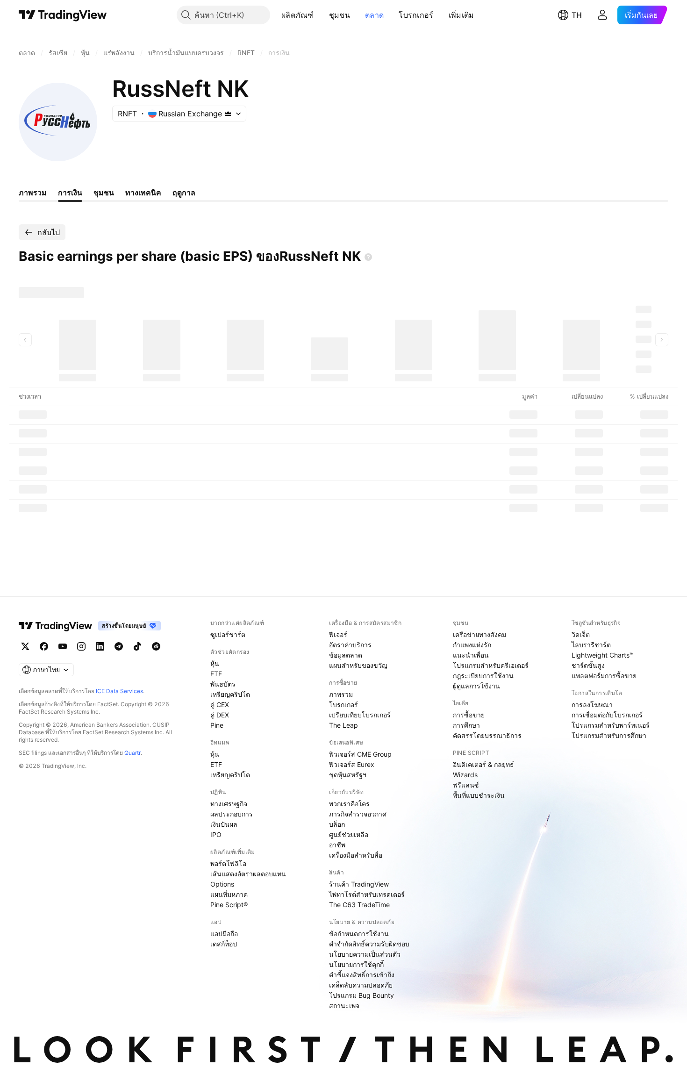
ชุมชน (339, 15)
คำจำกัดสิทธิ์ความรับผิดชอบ (369, 944)
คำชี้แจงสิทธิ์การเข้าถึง (361, 975)
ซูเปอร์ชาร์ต (227, 634)
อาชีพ (337, 845)
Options (222, 884)
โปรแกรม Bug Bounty (361, 995)
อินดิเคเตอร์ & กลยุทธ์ (483, 764)
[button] (321, 15)
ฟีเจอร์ (338, 634)
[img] (228, 113)
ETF (216, 674)
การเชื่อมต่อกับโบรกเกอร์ (607, 715)
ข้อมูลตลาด (345, 655)
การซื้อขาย (469, 715)
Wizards (465, 775)
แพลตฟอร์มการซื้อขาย (604, 676)
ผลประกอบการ (231, 814)
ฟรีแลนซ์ (466, 785)
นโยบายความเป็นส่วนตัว (365, 954)
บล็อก (337, 824)
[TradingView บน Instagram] (81, 646)
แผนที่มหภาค (229, 894)
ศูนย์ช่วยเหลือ (348, 834)
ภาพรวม (341, 694)
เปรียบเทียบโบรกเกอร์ (360, 715)
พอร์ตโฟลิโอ (228, 863)
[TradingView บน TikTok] (137, 646)
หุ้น (214, 663)
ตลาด (374, 15)
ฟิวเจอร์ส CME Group (360, 754)
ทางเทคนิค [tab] (143, 192)
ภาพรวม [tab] (33, 192)
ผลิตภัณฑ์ (297, 15)
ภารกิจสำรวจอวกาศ (357, 814)
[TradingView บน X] (25, 646)
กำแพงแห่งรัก (472, 645)
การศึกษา (466, 725)
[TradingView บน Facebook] (43, 646)
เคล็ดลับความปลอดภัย (361, 985)
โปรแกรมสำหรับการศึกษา (609, 735)
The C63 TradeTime (359, 905)
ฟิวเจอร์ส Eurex (351, 764)
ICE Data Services (119, 691)
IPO (216, 834)
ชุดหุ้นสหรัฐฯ (347, 775)
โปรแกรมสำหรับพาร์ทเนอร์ (611, 725)
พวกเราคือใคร (349, 804)
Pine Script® (229, 905)
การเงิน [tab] (70, 192)
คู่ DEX (219, 715)
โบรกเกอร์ (416, 15)
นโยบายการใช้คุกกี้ (356, 964)
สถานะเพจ (344, 1006)
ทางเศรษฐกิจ (228, 804)
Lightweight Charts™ (603, 655)
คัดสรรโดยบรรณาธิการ (487, 735)
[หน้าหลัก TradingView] (63, 14)
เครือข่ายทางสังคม (479, 634)
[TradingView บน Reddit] (156, 646)
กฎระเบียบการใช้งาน (483, 676)
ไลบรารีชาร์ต (591, 645)
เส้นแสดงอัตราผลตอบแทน (248, 874)
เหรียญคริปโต (230, 694)
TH (577, 15)
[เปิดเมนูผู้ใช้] (602, 15)
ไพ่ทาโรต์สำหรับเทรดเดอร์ (367, 894)
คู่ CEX (219, 705)
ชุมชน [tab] (103, 192)
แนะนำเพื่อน (471, 655)
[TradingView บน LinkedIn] (100, 646)
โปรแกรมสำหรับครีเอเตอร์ (491, 665)
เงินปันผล (223, 824)
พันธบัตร (223, 684)
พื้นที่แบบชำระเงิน (479, 795)
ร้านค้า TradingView (359, 884)
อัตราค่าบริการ (350, 645)
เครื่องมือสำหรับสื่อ (355, 855)
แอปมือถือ (224, 934)
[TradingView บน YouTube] (62, 646)
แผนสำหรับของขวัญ (358, 665)
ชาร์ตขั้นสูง (588, 665)
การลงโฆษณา (592, 705)
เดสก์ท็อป (223, 944)
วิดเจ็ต (581, 634)
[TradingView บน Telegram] (118, 646)
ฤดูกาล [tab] (183, 192)
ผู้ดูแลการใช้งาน (476, 686)
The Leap (343, 725)
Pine (216, 725)
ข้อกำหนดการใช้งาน (359, 934)
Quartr (132, 752)
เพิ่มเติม (461, 15)
